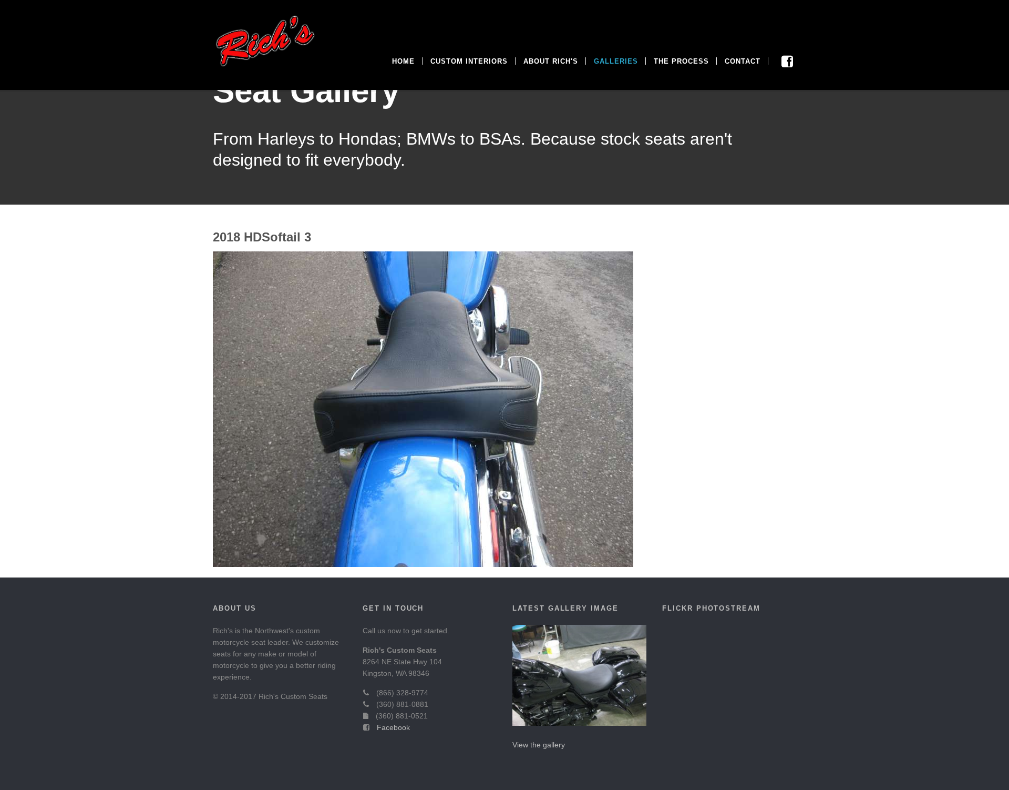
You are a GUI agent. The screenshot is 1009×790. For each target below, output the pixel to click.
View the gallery (538, 745)
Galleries (616, 61)
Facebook (393, 727)
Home (403, 61)
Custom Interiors (469, 61)
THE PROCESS (681, 61)
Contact (742, 61)
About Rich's (550, 61)
